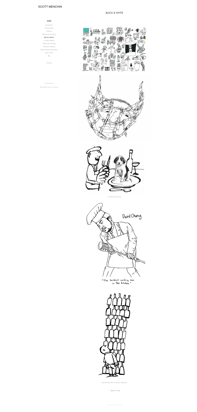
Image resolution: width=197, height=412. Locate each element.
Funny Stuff (49, 28)
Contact (49, 63)
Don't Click (49, 53)
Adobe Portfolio (118, 405)
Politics (49, 31)
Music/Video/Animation (49, 50)
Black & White (49, 37)
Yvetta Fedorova (49, 83)
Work (49, 21)
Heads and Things (49, 43)
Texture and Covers (49, 34)
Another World (49, 40)
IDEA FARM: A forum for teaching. (49, 87)
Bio (49, 56)
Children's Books (49, 46)
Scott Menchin (50, 6)
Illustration (49, 25)
